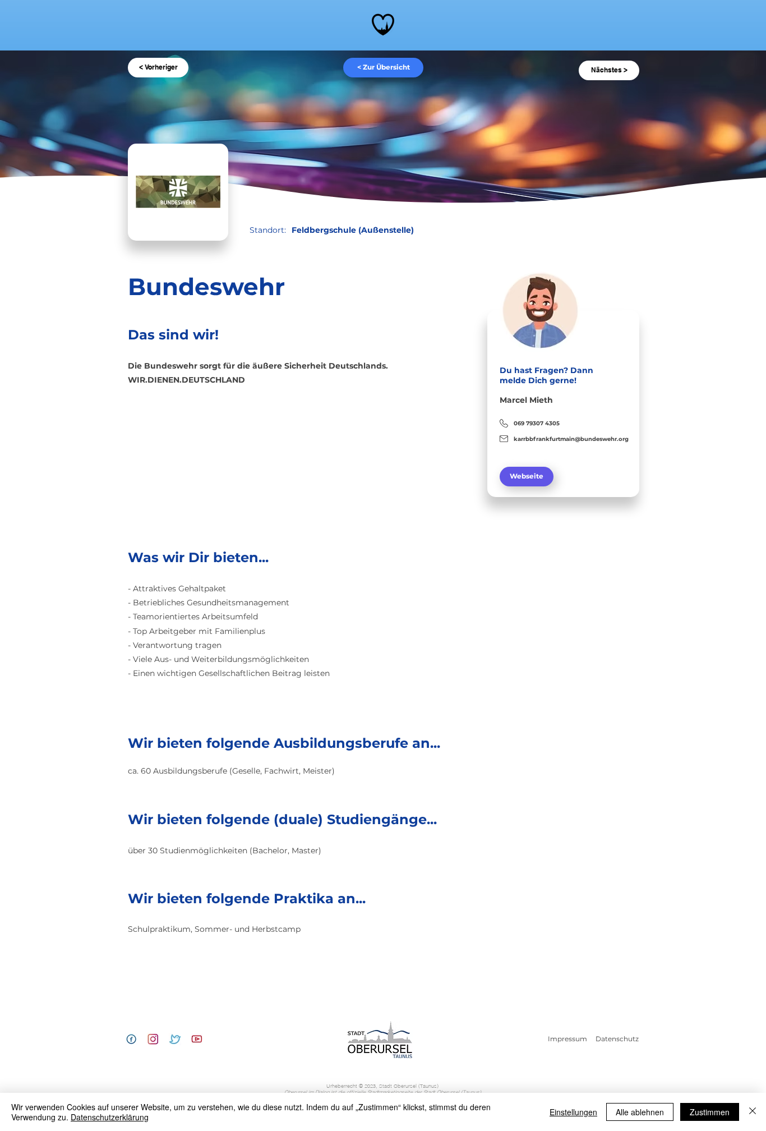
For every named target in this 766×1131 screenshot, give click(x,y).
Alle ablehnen (640, 1112)
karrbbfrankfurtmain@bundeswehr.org (571, 439)
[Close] (752, 1112)
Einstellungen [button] (573, 1112)
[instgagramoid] (153, 1039)
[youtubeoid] (197, 1039)
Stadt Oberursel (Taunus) (382, 1089)
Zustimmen (710, 1112)
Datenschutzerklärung (110, 1117)
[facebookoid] (131, 1039)
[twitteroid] (175, 1039)
